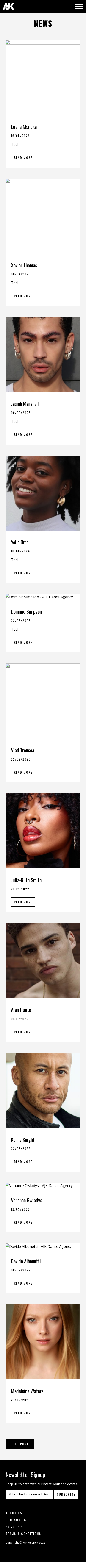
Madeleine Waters (27, 1390)
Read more (23, 157)
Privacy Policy (19, 1526)
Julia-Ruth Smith (26, 880)
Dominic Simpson (26, 611)
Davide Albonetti (26, 1261)
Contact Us (16, 1519)
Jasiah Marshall (25, 403)
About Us (14, 1512)
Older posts (19, 1444)
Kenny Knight (23, 1139)
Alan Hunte (21, 1009)
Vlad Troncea (22, 750)
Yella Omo (19, 542)
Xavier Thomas (24, 265)
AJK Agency (8, 6)
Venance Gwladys (26, 1200)
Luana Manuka (24, 126)
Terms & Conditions (23, 1533)
